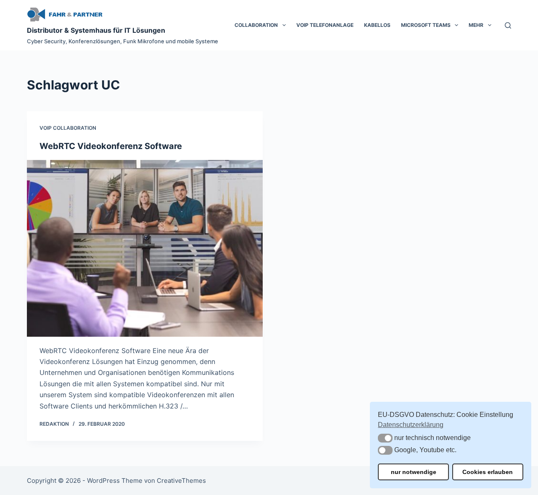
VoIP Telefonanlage (324, 25)
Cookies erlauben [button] (487, 472)
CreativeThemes (181, 481)
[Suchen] (508, 25)
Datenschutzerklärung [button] (410, 424)
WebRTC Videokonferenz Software (111, 146)
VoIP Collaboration (68, 128)
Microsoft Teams (426, 25)
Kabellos (377, 25)
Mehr (476, 25)
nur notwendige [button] (413, 472)
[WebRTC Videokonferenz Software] (145, 248)
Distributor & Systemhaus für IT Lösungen (96, 30)
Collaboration (256, 25)
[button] (385, 438)
